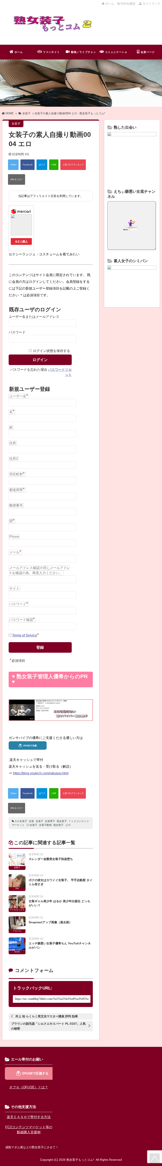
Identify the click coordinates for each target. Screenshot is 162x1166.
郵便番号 (16, 505)
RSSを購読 (128, 3)
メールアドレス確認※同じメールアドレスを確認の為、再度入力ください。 (39, 570)
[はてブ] (42, 164)
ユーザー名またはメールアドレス (34, 316)
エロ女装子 (21, 821)
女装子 (39, 821)
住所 (12, 443)
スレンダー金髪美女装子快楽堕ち (51, 859)
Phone (14, 536)
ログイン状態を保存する (51, 351)
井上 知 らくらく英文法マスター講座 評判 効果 (46, 1016)
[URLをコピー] (17, 179)
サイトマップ (151, 3)
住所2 (13, 458)
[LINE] (54, 164)
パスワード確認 (22, 619)
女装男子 (50, 821)
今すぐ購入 (21, 241)
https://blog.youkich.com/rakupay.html (41, 773)
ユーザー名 (18, 396)
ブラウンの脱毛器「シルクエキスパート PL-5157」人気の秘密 (48, 1026)
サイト (14, 588)
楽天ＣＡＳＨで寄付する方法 (29, 1117)
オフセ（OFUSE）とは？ (28, 1087)
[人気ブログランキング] (73, 164)
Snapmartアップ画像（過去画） (50, 922)
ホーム (109, 3)
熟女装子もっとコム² (80, 1159)
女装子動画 (45, 825)
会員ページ (148, 52)
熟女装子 (62, 821)
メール (15, 552)
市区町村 (17, 474)
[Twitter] (13, 164)
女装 (31, 821)
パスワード (17, 332)
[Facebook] (27, 164)
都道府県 (17, 489)
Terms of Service (24, 635)
